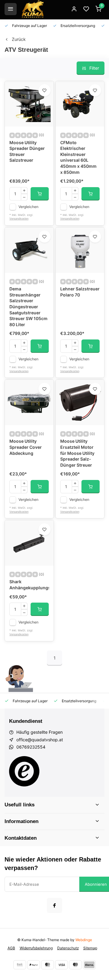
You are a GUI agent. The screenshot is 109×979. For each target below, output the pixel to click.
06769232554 (30, 746)
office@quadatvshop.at (39, 739)
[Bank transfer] (19, 964)
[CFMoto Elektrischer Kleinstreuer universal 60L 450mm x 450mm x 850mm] (80, 104)
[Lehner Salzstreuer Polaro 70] (80, 250)
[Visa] (61, 964)
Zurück (19, 39)
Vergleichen (28, 206)
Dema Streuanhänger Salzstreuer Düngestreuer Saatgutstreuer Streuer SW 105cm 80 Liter (28, 306)
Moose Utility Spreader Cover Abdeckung (25, 446)
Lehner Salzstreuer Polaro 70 (80, 291)
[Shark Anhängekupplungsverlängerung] (29, 543)
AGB (11, 948)
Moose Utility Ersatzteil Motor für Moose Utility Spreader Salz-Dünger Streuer (77, 452)
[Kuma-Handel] (32, 9)
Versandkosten (18, 218)
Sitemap (90, 948)
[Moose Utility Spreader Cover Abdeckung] (29, 402)
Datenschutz (68, 948)
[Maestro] (75, 964)
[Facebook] (54, 905)
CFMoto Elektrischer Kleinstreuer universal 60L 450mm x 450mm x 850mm (78, 157)
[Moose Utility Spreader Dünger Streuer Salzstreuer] (29, 104)
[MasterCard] (47, 964)
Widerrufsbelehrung (36, 948)
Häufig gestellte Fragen (39, 732)
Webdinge (83, 940)
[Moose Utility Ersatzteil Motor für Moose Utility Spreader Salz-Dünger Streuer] (80, 402)
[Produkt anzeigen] (40, 193)
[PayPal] (33, 964)
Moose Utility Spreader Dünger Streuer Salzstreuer (27, 151)
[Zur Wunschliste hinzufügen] (44, 90)
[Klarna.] (89, 964)
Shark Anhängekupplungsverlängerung (29, 584)
